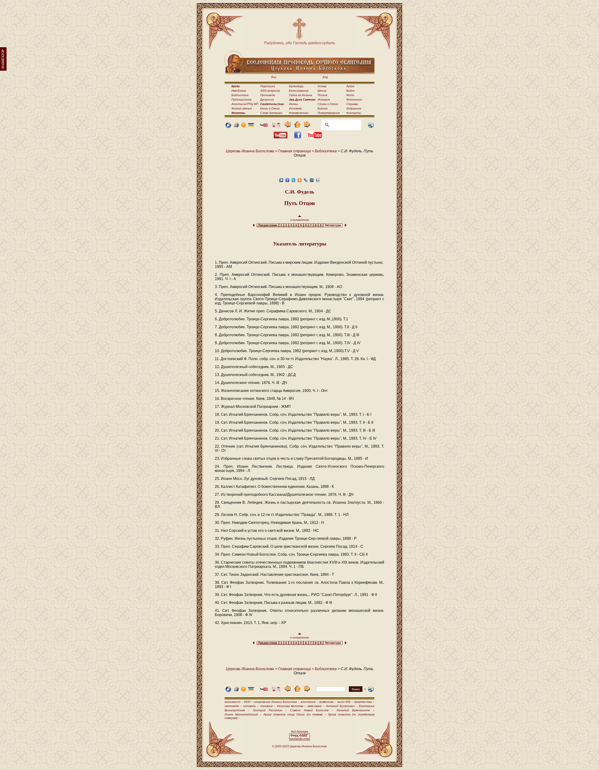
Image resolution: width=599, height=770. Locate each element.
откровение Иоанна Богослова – (276, 702)
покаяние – (268, 706)
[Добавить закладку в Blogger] (299, 181)
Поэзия (322, 95)
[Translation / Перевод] (370, 127)
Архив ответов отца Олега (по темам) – (294, 714)
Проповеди (267, 95)
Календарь (296, 86)
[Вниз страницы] (273, 126)
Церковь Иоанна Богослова (250, 151)
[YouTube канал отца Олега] (264, 126)
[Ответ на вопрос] (243, 126)
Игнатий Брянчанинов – (356, 710)
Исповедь (295, 108)
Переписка (267, 86)
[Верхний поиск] (341, 692)
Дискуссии (267, 99)
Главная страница (294, 151)
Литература (332, 225)
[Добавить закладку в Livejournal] (305, 181)
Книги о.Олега (270, 108)
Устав (322, 86)
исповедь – (251, 706)
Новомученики (298, 113)
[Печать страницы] (236, 126)
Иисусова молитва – (291, 706)
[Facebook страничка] (297, 137)
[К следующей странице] (306, 127)
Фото (350, 95)
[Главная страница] (228, 127)
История (324, 99)
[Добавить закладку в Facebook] (287, 181)
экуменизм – (327, 702)
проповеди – (233, 706)
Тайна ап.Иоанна (300, 95)
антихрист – (234, 702)
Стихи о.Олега (328, 104)
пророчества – (364, 702)
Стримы (352, 104)
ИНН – (248, 702)
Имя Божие (238, 90)
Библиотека (239, 95)
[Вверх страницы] (278, 126)
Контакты (353, 113)
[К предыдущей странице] (287, 127)
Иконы (293, 104)
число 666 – (345, 702)
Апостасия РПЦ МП (244, 104)
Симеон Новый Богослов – (311, 710)
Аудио (350, 86)
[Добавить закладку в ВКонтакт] (281, 181)
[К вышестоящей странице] (297, 127)
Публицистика (241, 99)
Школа (322, 90)
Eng (325, 77)
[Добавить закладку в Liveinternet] (317, 181)
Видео (350, 90)
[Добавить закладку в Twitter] (293, 181)
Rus (273, 77)
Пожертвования (329, 113)
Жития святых (241, 108)
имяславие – (316, 706)
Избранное (353, 108)
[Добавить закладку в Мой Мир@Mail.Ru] (311, 181)
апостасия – (309, 702)
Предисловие (268, 225)
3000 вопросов (270, 90)
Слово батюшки (271, 113)
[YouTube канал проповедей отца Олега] (315, 137)
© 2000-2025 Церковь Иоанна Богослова (299, 746)
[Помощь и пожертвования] (251, 126)
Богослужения (298, 90)
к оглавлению (299, 220)
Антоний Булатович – (341, 706)
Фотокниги (354, 99)
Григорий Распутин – (270, 710)
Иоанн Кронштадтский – (243, 714)
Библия (322, 108)
